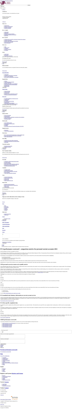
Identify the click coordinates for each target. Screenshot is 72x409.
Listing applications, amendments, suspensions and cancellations (14, 117)
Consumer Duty (6, 99)
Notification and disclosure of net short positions (11, 141)
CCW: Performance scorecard (7, 326)
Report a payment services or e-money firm (11, 185)
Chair (5, 46)
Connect (3, 378)
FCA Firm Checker (7, 162)
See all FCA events (7, 218)
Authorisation (6, 32)
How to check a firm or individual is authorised (11, 164)
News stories (6, 206)
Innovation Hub (6, 85)
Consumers (4, 148)
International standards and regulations (10, 34)
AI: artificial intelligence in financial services (11, 98)
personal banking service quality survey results (11, 293)
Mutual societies (6, 86)
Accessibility (4, 357)
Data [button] (1, 353)
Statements (6, 209)
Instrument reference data (8, 146)
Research (3, 230)
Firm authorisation (5, 72)
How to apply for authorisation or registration (11, 77)
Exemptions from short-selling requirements (11, 140)
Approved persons (7, 91)
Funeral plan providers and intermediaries (10, 84)
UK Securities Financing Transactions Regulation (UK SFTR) (14, 126)
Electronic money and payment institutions (10, 83)
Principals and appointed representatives (10, 94)
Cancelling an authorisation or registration (10, 75)
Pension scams (6, 179)
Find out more (4, 70)
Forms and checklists (7, 115)
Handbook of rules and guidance (9, 33)
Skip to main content (3, 0)
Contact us (4, 21)
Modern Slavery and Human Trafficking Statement (10, 362)
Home (3, 244)
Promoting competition (7, 27)
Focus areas (4, 96)
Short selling (6, 142)
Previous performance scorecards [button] (8, 349)
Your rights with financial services (9, 165)
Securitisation (6, 124)
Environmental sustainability (8, 42)
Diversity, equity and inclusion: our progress (11, 41)
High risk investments (7, 163)
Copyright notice (5, 359)
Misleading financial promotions (9, 184)
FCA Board (6, 50)
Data (3, 228)
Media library (6, 214)
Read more (4, 192)
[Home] (5, 4)
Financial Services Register (6, 376)
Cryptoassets (6, 100)
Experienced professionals (8, 55)
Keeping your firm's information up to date (10, 93)
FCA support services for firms (9, 101)
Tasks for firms (4, 89)
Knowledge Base (7, 116)
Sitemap (3, 364)
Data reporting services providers (9, 123)
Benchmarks (6, 130)
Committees (6, 48)
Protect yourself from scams (8, 180)
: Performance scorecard (7, 324)
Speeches (5, 208)
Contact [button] (7, 388)
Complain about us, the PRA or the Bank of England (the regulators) (14, 39)
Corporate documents (6, 224)
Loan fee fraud (6, 178)
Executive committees (7, 49)
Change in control (7, 92)
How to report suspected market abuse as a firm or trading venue (14, 134)
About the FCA (6, 25)
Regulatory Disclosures (8, 118)
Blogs (5, 205)
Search (1, 5)
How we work (4, 61)
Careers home (6, 54)
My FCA (3, 375)
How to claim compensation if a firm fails (10, 171)
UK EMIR (6, 125)
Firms (3, 63)
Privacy (3, 363)
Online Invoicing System (6, 379)
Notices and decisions (5, 226)
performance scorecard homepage (8, 323)
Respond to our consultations (6, 242)
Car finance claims (7, 169)
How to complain (7, 172)
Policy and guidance (5, 222)
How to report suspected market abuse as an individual (12, 135)
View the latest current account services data (7, 300)
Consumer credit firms (7, 82)
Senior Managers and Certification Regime (10, 103)
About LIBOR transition (8, 122)
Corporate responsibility (8, 40)
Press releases (6, 207)
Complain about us (5, 358)
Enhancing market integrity (8, 26)
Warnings (5, 210)
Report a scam (6, 186)
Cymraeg (3, 361)
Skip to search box (10, 0)
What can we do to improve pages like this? (7, 333)
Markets (3, 111)
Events (3, 216)
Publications (4, 220)
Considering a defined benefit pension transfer (11, 161)
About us (3, 9)
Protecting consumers (7, 28)
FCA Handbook (4, 377)
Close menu (4, 62)
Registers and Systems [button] (17, 373)
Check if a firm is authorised (8, 76)
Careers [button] (7, 382)
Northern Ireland (40, 272)
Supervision (6, 35)
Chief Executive (6, 47)
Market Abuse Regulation (8, 136)
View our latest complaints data (5, 317)
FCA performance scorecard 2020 (5, 351)
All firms (5, 81)
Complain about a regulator (8, 170)
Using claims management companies (10, 173)
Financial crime (6, 102)
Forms (3, 232)
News (3, 194)
